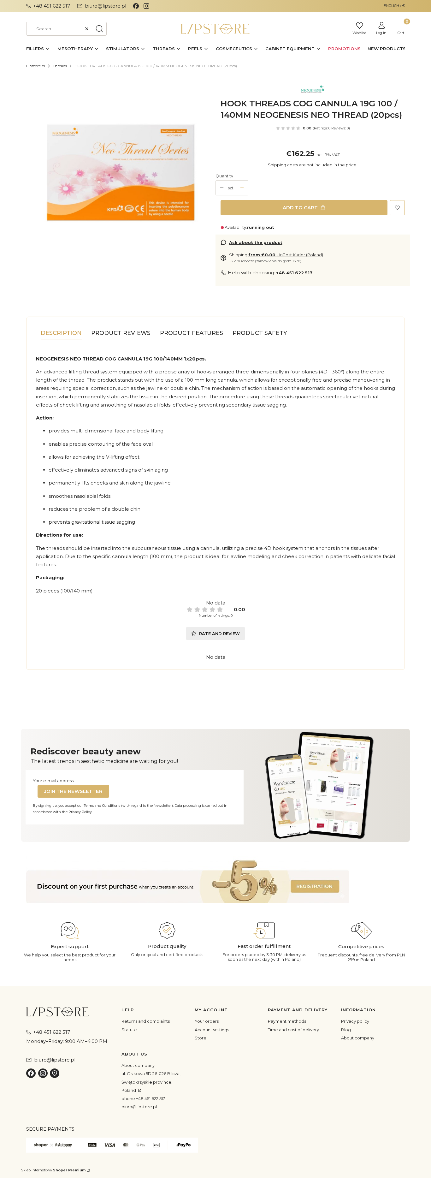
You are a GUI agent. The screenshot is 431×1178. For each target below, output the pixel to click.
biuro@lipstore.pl (139, 1106)
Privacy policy (355, 1021)
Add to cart (300, 208)
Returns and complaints (145, 1021)
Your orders (207, 1021)
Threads (60, 65)
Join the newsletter (73, 791)
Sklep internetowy (53, 1170)
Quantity (224, 175)
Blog (346, 1029)
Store (200, 1037)
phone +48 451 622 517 (143, 1098)
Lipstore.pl (35, 65)
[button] (99, 28)
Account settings (212, 1029)
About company (357, 1037)
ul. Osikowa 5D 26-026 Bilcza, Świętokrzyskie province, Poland (150, 1082)
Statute (129, 1029)
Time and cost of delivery (293, 1029)
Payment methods (287, 1021)
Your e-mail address (53, 780)
